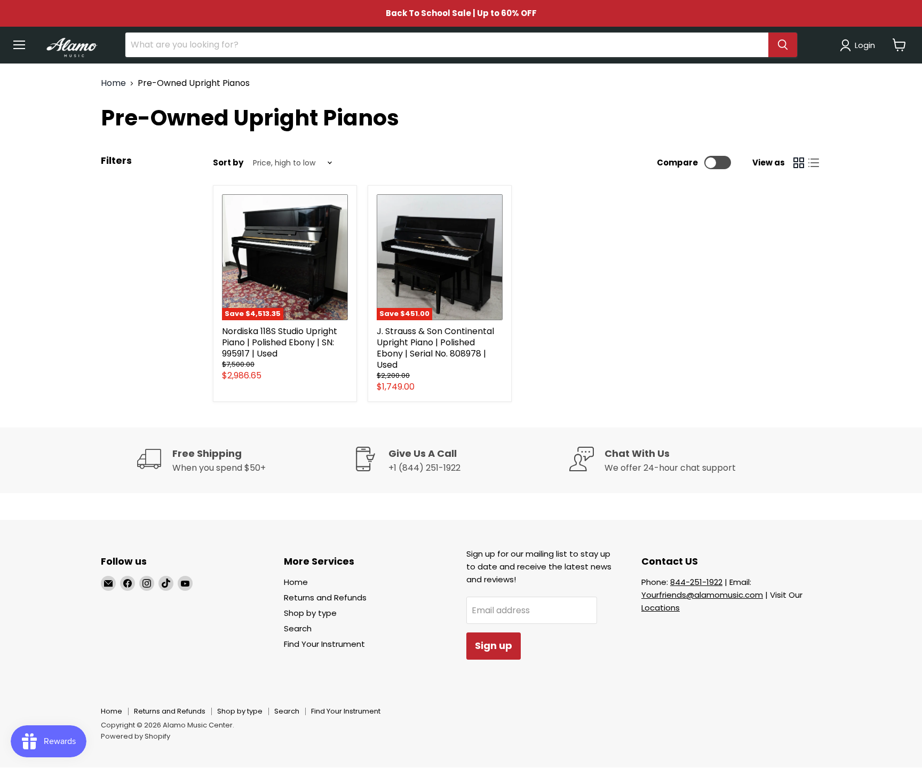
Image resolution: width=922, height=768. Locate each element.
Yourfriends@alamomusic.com (702, 594)
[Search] (782, 45)
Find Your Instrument (324, 644)
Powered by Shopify (135, 736)
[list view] (813, 162)
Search (298, 628)
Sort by (228, 162)
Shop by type (310, 613)
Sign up (493, 645)
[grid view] (798, 162)
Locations (660, 607)
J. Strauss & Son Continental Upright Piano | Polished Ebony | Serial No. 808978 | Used (435, 348)
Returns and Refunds (325, 597)
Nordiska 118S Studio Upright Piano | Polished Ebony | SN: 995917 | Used (279, 342)
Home (113, 83)
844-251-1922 (696, 582)
